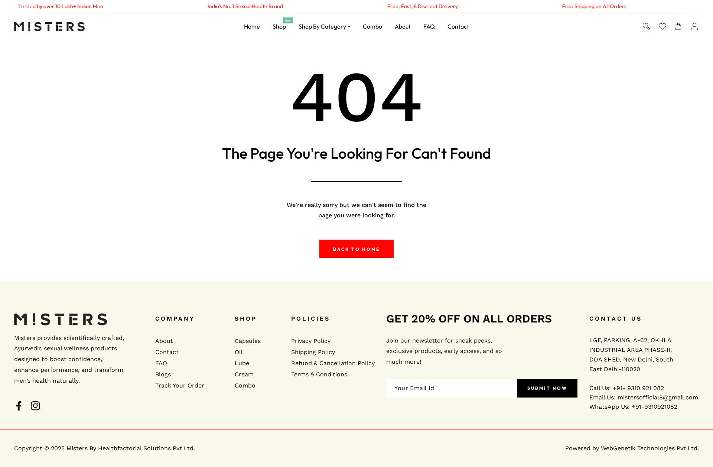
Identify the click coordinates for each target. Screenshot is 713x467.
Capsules (248, 340)
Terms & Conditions (319, 374)
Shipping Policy (313, 352)
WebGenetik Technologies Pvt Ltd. (650, 448)
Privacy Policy (311, 340)
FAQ (161, 363)
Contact (167, 352)
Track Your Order (179, 385)
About (164, 340)
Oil (238, 352)
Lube (242, 363)
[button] (678, 26)
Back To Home (356, 249)
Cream (244, 374)
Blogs (163, 374)
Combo (245, 385)
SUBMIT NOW (547, 388)
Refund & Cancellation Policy (333, 363)
